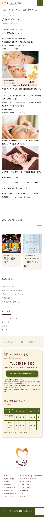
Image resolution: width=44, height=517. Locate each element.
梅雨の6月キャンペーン (11, 302)
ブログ (11, 10)
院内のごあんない (25, 482)
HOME (6, 476)
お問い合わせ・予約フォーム (23, 373)
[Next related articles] (39, 228)
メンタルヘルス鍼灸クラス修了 (31, 262)
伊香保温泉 (6, 298)
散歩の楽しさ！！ (10, 260)
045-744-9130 (25, 363)
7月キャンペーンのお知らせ (12, 294)
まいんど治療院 (16, 511)
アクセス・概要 (25, 485)
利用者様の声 (24, 490)
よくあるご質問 (25, 488)
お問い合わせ (24, 496)
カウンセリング (9, 496)
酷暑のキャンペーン (9, 286)
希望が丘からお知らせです (12, 290)
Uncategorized (10, 318)
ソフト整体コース (9, 488)
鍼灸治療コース (9, 485)
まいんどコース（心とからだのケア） (31, 476)
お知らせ (5, 322)
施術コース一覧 (9, 479)
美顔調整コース (9, 490)
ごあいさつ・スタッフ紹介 (28, 479)
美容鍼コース (8, 482)
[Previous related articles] (33, 228)
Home (4, 10)
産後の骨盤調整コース (11, 493)
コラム (18, 10)
